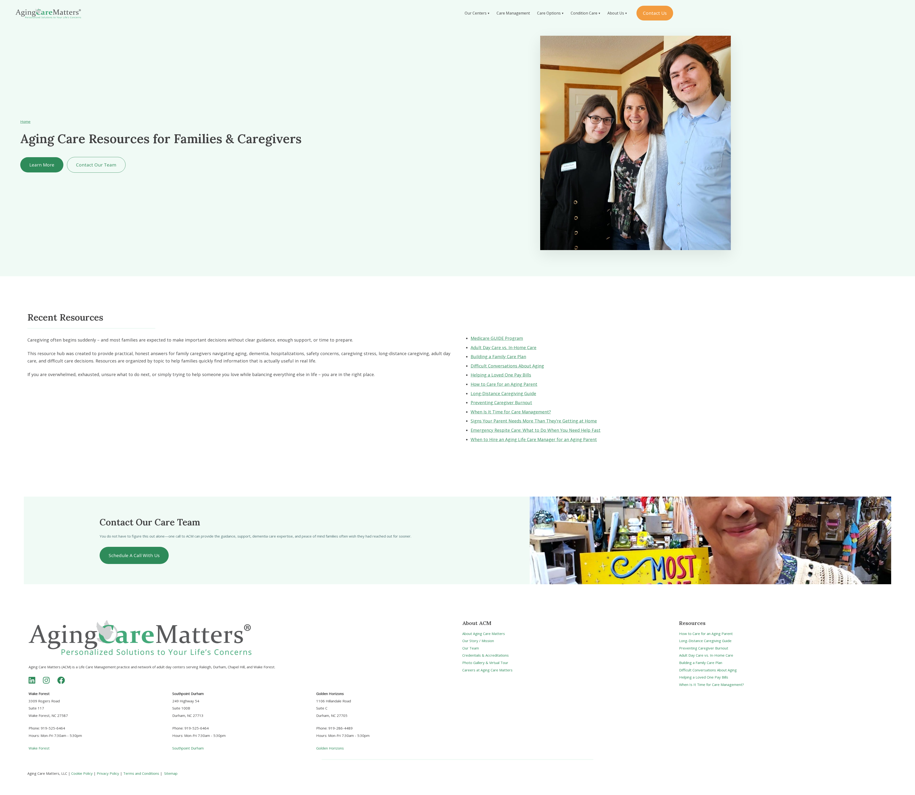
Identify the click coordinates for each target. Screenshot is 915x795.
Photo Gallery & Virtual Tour (485, 662)
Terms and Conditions (141, 773)
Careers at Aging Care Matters (487, 670)
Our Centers (476, 13)
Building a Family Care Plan (498, 356)
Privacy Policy (108, 773)
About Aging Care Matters (483, 633)
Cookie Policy (82, 773)
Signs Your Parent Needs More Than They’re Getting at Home (534, 421)
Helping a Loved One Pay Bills (501, 375)
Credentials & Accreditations (485, 655)
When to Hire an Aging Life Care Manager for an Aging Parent (534, 439)
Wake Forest (39, 748)
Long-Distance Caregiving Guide (503, 393)
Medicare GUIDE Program (497, 338)
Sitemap (171, 773)
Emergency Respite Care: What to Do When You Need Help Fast (535, 430)
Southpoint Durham (188, 748)
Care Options (549, 13)
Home (25, 121)
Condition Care (584, 13)
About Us (615, 13)
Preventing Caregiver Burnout (501, 402)
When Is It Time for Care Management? (511, 412)
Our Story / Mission (478, 640)
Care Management (513, 13)
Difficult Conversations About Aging (507, 366)
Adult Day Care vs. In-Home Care (503, 347)
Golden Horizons (330, 748)
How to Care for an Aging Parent (504, 384)
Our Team (470, 648)
